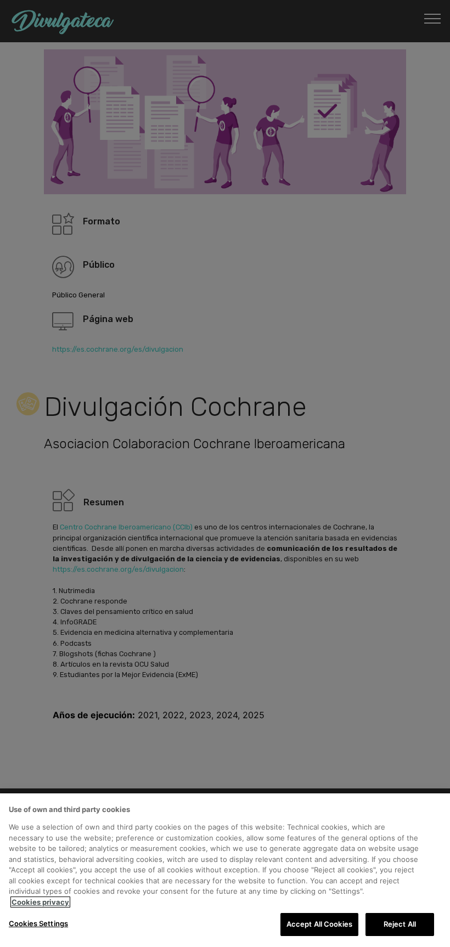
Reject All (400, 924)
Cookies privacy (40, 902)
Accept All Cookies (319, 924)
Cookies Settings (38, 923)
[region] (225, 870)
